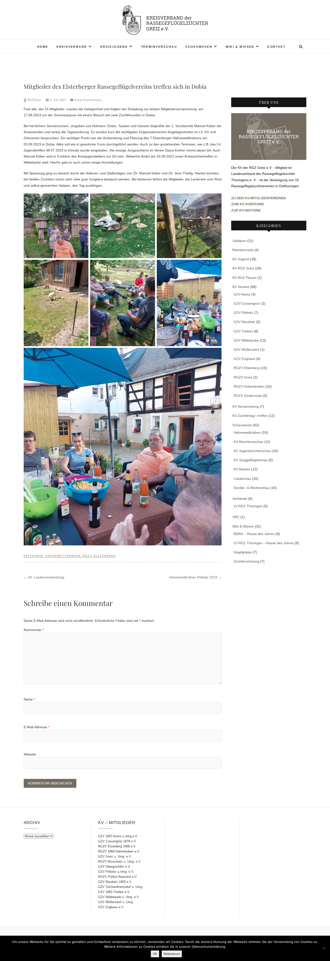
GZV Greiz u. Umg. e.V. (115, 856)
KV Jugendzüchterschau (252, 451)
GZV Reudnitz (244, 322)
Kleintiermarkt (242, 250)
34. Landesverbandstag (44, 577)
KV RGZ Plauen (244, 278)
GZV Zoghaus (244, 359)
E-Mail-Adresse (36, 727)
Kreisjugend (114, 46)
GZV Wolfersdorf (246, 349)
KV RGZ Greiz (243, 268)
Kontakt (276, 46)
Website (30, 754)
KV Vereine (240, 287)
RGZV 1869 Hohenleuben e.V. (119, 851)
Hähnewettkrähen (63, 555)
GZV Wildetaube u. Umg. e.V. (119, 897)
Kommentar (34, 630)
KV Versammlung (245, 406)
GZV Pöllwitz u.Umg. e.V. (116, 871)
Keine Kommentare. (88, 100)
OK (155, 954)
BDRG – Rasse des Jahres (254, 534)
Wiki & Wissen (240, 46)
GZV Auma (242, 294)
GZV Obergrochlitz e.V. (114, 866)
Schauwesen (198, 46)
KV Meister (242, 469)
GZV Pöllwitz (243, 313)
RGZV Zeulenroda (248, 396)
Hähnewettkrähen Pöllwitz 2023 (195, 577)
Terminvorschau (159, 46)
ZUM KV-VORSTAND (247, 204)
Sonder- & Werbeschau (251, 488)
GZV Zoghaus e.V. (111, 907)
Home (42, 46)
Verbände (239, 499)
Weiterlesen (172, 954)
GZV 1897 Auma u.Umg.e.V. (118, 836)
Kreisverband (72, 46)
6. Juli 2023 (58, 100)
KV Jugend (240, 259)
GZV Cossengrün (247, 303)
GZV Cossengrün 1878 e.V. (117, 841)
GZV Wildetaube (246, 340)
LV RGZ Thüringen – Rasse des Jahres (264, 543)
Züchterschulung (246, 561)
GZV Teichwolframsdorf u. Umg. (120, 887)
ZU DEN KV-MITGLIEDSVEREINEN (258, 198)
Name (29, 699)
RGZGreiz (34, 100)
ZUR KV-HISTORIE (246, 210)
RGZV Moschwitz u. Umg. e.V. (119, 861)
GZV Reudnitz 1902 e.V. (115, 882)
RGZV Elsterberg (99, 555)
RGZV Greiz (243, 377)
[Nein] (324, 948)
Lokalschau (242, 478)
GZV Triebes (243, 331)
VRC (235, 517)
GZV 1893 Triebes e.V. (114, 892)
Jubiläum (239, 241)
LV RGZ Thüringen (248, 506)
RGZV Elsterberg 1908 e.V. (117, 846)
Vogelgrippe (243, 552)
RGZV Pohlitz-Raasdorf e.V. (117, 877)
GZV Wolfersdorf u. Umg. (116, 902)
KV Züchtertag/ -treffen (249, 416)
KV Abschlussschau (248, 442)
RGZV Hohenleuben (249, 386)
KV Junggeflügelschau (251, 460)
